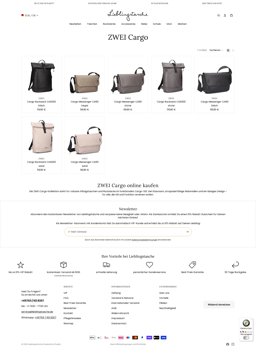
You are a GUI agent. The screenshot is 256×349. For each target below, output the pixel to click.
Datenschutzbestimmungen (144, 239)
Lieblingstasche (35, 344)
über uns (164, 293)
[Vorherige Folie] (25, 76)
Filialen (163, 303)
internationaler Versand (125, 303)
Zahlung (116, 293)
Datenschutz (118, 323)
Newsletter (70, 308)
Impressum (118, 318)
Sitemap (68, 323)
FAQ (66, 298)
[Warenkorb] (231, 15)
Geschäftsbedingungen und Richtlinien (128, 344)
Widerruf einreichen (219, 304)
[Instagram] (233, 344)
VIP (65, 293)
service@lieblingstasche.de (37, 311)
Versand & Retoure (122, 298)
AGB (113, 308)
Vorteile (163, 298)
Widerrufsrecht (120, 313)
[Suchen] (218, 15)
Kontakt (68, 313)
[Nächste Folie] (56, 76)
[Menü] (251, 319)
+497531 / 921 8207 (45, 317)
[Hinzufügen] (56, 91)
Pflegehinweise (72, 318)
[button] (216, 50)
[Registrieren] (187, 232)
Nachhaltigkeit (167, 308)
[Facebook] (227, 344)
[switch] (246, 338)
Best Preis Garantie (75, 303)
